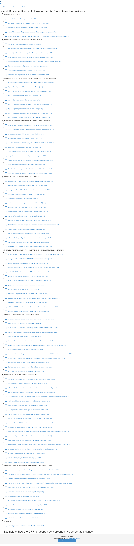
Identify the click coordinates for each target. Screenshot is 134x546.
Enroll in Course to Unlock (67, 541)
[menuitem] (1, 4)
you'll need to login (74, 538)
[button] (1, 2)
